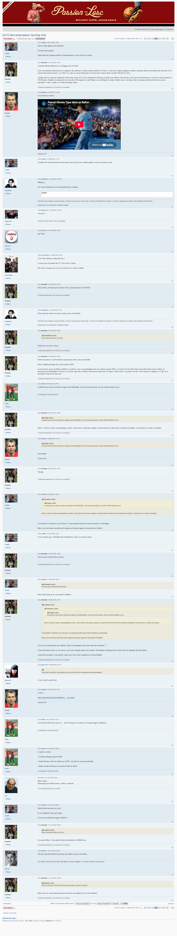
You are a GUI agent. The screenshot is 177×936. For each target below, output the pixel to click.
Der (42, 777)
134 (149, 38)
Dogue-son (44, 210)
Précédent (7, 903)
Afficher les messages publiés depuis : (63, 903)
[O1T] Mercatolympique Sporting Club (24, 35)
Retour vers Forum (10, 913)
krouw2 (43, 92)
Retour (8, 56)
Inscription (160, 29)
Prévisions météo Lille (141, 29)
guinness (44, 230)
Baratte (43, 850)
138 (163, 38)
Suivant (170, 903)
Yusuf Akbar (45, 255)
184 (172, 38)
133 (145, 38)
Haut (172, 59)
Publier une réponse (9, 38)
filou (30, 921)
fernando (44, 62)
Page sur (132, 38)
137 (160, 38)
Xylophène (44, 179)
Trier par (94, 903)
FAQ (152, 29)
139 (167, 38)
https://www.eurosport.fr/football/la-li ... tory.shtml (56, 698)
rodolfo (43, 42)
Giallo (43, 383)
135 (152, 38)
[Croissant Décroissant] (120, 903)
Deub (26, 921)
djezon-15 (44, 664)
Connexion (169, 29)
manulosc (48, 921)
